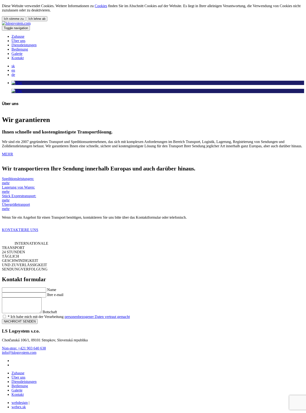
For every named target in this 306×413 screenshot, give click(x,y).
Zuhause (17, 36)
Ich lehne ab (36, 19)
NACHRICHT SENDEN (20, 321)
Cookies (101, 6)
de (13, 75)
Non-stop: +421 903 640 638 (24, 348)
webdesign (19, 403)
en (13, 70)
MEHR (7, 154)
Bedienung (19, 49)
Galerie (16, 54)
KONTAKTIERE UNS (20, 230)
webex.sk (18, 407)
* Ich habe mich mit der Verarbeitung (68, 317)
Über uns (18, 41)
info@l (7, 352)
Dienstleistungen (24, 45)
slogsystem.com (24, 352)
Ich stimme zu (14, 19)
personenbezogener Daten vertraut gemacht (97, 317)
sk (13, 66)
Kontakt (17, 58)
